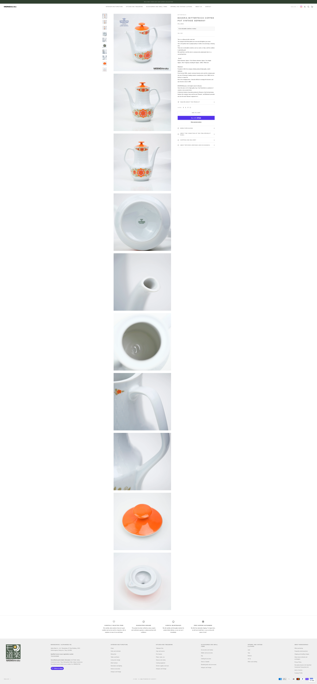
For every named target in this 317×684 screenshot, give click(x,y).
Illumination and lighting (116, 665)
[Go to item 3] (104, 28)
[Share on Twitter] (185, 107)
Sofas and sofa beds (116, 651)
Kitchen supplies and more (162, 665)
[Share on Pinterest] (188, 107)
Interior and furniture (114, 6)
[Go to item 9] (104, 63)
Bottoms (250, 655)
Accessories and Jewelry (207, 650)
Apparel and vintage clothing (181, 6)
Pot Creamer (159, 654)
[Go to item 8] (104, 57)
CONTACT (208, 6)
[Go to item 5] (104, 40)
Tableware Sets (159, 648)
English (293, 6)
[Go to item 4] (104, 34)
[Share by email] (190, 107)
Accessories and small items (156, 6)
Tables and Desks (115, 657)
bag (202, 655)
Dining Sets (113, 654)
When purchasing (299, 648)
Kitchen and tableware (134, 6)
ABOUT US (198, 6)
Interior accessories (115, 668)
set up (249, 658)
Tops (249, 652)
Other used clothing (252, 661)
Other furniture (114, 663)
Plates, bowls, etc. (160, 657)
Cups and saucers (160, 651)
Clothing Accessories (206, 658)
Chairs (112, 648)
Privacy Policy (298, 662)
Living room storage (115, 660)
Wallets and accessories (207, 652)
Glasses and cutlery (161, 660)
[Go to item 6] (104, 45)
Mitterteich (182, 14)
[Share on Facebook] (183, 107)
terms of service (298, 670)
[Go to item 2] (104, 22)
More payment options (196, 122)
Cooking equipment (160, 663)
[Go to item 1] (104, 16)
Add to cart (196, 112)
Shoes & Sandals (205, 661)
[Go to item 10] (104, 69)
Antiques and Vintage (116, 671)
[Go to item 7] (104, 51)
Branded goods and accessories (208, 664)
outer (249, 650)
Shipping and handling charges (302, 654)
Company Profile (298, 673)
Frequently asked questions (301, 651)
